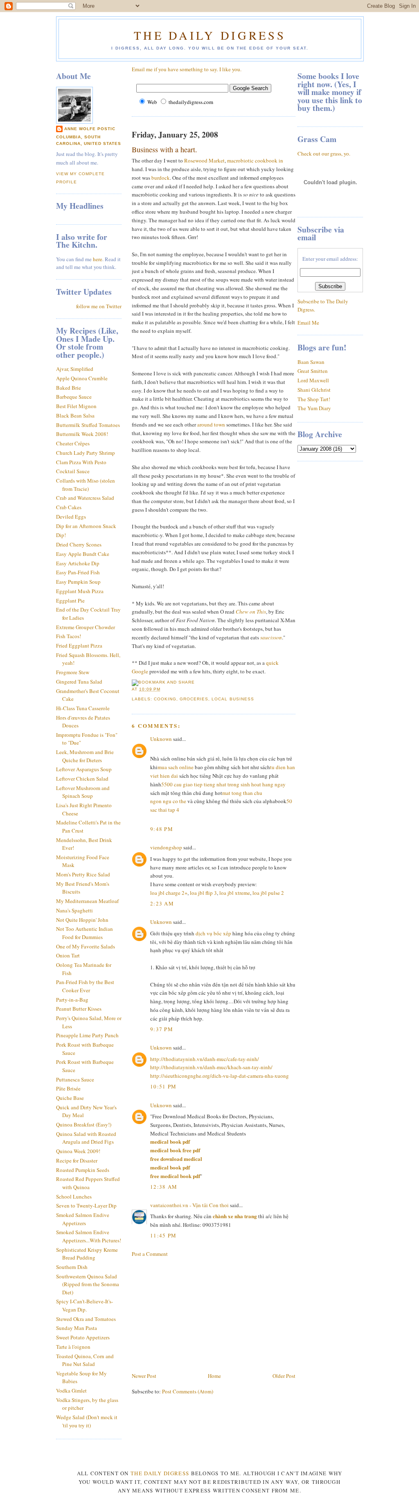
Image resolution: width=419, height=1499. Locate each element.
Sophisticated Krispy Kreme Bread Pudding (87, 1254)
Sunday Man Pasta (76, 1328)
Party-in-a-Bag (72, 999)
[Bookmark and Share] (163, 682)
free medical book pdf (175, 1176)
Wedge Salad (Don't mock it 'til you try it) (86, 1421)
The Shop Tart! (313, 399)
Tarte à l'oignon (73, 1346)
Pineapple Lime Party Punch (87, 1035)
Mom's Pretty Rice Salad (83, 874)
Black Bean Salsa (75, 415)
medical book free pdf (175, 1150)
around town (211, 424)
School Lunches (74, 1196)
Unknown (161, 739)
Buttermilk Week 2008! (82, 434)
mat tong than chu (242, 793)
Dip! (61, 535)
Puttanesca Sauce (75, 1079)
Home (214, 1375)
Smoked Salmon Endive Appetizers (82, 1219)
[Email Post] (163, 689)
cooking (165, 699)
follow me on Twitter (99, 306)
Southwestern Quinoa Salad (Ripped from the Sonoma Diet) (87, 1284)
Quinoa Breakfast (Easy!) (83, 1124)
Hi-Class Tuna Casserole (83, 708)
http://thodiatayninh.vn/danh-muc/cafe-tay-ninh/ (204, 1059)
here (97, 259)
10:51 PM (163, 1086)
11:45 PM (163, 1235)
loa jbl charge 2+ (168, 892)
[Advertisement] (193, 1314)
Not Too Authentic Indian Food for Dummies (84, 933)
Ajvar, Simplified (74, 368)
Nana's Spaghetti (74, 910)
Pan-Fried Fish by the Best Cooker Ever (85, 986)
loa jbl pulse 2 (268, 892)
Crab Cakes (68, 507)
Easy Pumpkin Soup (78, 581)
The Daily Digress (210, 35)
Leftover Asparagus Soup (84, 769)
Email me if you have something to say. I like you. (186, 69)
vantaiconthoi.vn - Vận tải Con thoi (189, 1205)
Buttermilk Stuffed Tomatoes (88, 425)
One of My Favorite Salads (85, 946)
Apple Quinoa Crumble (82, 378)
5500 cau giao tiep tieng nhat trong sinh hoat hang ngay (223, 784)
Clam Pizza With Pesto (81, 462)
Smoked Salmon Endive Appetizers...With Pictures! (88, 1236)
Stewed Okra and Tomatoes (86, 1319)
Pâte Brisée (68, 1088)
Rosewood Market (204, 160)
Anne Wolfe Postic (89, 128)
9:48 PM (161, 829)
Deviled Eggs (71, 516)
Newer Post (144, 1375)
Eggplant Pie (70, 600)
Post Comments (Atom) (187, 1391)
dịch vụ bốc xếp (213, 933)
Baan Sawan (310, 362)
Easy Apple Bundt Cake (82, 554)
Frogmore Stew (72, 672)
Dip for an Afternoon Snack (86, 526)
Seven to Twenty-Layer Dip (86, 1205)
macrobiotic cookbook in (255, 160)
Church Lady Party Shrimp (85, 452)
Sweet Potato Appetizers (83, 1337)
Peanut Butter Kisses (78, 1008)
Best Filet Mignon (76, 406)
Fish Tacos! (68, 636)
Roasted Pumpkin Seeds (82, 1170)
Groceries (194, 699)
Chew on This (251, 611)
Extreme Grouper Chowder (85, 627)
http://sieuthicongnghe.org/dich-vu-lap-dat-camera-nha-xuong (219, 1075)
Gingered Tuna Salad (79, 681)
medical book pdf (170, 1141)
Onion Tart (68, 955)
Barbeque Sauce (74, 396)
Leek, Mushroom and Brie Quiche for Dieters (85, 756)
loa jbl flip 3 (203, 892)
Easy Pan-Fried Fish (78, 572)
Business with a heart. (164, 149)
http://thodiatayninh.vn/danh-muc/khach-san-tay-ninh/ (211, 1067)
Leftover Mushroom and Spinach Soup (83, 792)
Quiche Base (70, 1098)
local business (233, 699)
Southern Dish (72, 1267)
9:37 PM (161, 1029)
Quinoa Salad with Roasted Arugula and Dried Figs (86, 1138)
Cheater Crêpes (73, 443)
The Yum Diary (314, 408)
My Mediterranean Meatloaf (87, 901)
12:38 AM (163, 1186)
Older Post (284, 1375)
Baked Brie (68, 387)
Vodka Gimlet (71, 1390)
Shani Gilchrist (314, 389)
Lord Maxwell (313, 380)
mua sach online (176, 767)
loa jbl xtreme (234, 892)
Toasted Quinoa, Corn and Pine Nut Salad (85, 1360)
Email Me (308, 322)
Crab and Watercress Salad (85, 497)
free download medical (176, 1159)
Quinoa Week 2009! (78, 1151)
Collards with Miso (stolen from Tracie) (85, 484)
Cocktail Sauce (73, 471)
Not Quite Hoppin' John (82, 919)
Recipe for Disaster (76, 1160)
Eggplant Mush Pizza (80, 591)
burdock (160, 177)
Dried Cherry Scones (78, 544)
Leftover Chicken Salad (82, 778)
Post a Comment (150, 1253)
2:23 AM (162, 903)
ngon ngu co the (168, 801)
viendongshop (166, 847)
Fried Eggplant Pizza (79, 645)
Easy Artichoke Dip (77, 563)
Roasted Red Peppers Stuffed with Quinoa (88, 1183)
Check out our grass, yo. (323, 153)
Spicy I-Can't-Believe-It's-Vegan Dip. (84, 1305)
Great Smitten (312, 371)
